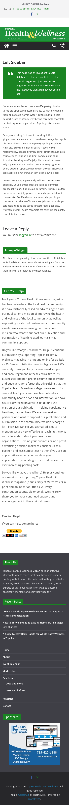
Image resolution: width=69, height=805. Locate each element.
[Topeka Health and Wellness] (7, 46)
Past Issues (9, 678)
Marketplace (10, 671)
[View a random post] (62, 46)
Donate (7, 705)
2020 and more (14, 683)
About (6, 656)
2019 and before (15, 690)
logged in (25, 235)
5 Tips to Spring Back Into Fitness (31, 9)
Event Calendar (11, 663)
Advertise (8, 698)
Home (6, 649)
